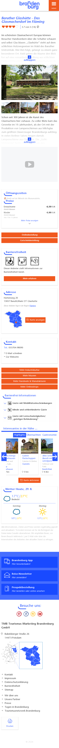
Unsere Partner (12, 699)
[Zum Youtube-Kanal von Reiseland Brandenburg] (39, 614)
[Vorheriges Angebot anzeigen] (4, 456)
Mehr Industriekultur (29, 370)
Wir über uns (11, 695)
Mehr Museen (29, 376)
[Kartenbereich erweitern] (55, 437)
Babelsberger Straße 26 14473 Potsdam (17, 636)
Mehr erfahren (29, 279)
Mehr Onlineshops (29, 387)
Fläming (33, 306)
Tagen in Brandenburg (17, 707)
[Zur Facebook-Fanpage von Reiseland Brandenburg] (26, 614)
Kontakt (9, 675)
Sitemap (9, 690)
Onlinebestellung (29, 235)
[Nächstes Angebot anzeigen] (55, 456)
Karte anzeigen (37, 320)
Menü (54, 8)
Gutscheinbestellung (29, 240)
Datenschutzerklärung (16, 682)
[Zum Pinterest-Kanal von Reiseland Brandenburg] (19, 614)
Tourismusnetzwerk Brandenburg (22, 711)
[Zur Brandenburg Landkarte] (22, 657)
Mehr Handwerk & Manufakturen (29, 381)
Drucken (9, 726)
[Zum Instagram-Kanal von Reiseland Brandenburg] (33, 614)
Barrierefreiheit (12, 686)
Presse (8, 703)
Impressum (10, 678)
